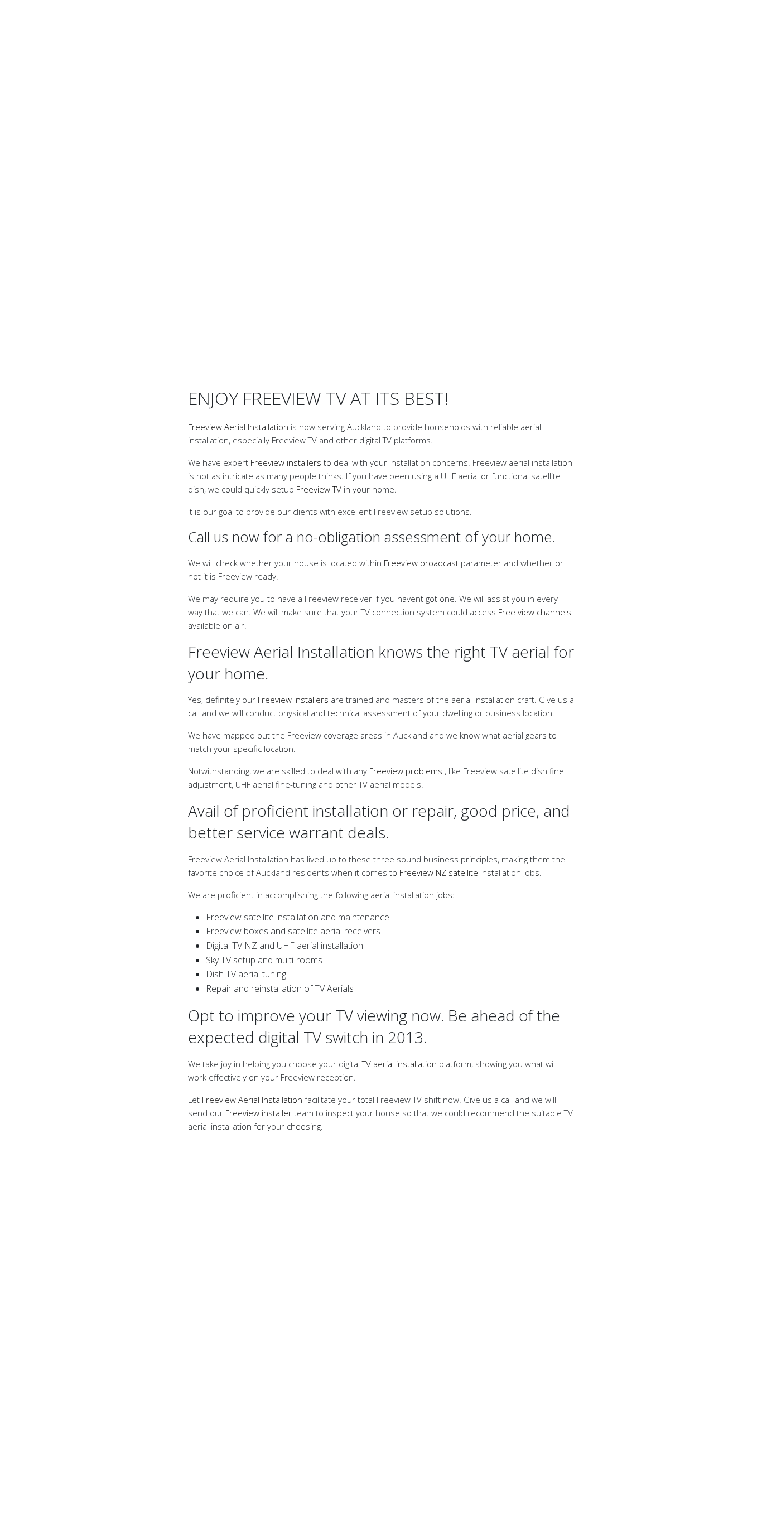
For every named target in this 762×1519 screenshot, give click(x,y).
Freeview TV (318, 489)
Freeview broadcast (421, 562)
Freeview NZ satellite (438, 872)
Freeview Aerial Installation (238, 426)
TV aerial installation (399, 1063)
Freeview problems (405, 771)
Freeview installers (285, 462)
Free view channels (534, 612)
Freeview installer (258, 1112)
